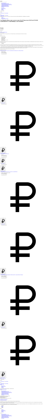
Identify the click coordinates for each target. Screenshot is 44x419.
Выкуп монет (3, 410)
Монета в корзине (3, 163)
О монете (3, 43)
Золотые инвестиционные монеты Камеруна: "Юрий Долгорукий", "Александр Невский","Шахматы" (11, 274)
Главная (2, 17)
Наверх (1, 384)
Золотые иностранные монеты (5, 5)
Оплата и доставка (4, 8)
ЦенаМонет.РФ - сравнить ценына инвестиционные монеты (3, 399)
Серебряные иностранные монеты (5, 393)
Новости (2, 9)
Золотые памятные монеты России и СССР (6, 415)
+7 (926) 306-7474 (2, 381)
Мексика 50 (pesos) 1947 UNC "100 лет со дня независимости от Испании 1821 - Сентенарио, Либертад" (11, 50)
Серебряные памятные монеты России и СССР (7, 4)
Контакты (3, 387)
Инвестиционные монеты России (5, 3)
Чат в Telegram (6, 15)
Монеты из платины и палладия (5, 6)
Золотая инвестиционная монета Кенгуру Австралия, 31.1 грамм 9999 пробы (8, 171)
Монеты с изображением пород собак (4, 153)
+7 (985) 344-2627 (2, 15)
